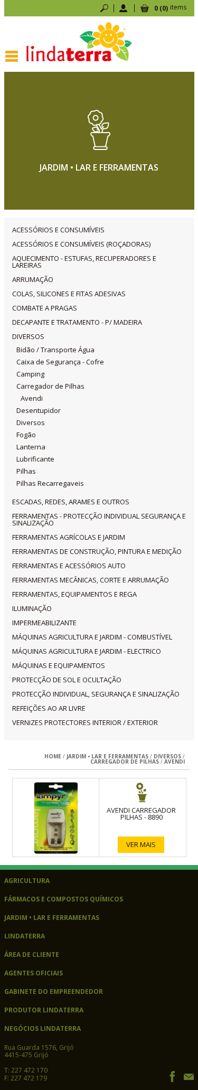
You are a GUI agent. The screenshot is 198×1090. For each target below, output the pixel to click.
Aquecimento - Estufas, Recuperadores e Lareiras (84, 262)
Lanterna (30, 447)
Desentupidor (38, 410)
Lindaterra (24, 936)
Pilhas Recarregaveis (50, 483)
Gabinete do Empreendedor (53, 992)
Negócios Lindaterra (42, 1029)
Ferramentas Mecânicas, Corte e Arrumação (90, 580)
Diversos (28, 336)
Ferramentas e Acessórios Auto (69, 565)
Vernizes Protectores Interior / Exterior (85, 722)
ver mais (141, 844)
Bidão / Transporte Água (55, 349)
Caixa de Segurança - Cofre (60, 362)
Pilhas (26, 471)
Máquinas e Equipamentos (58, 665)
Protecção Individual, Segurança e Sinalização (96, 694)
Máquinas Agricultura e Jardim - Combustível (92, 637)
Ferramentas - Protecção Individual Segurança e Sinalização (99, 520)
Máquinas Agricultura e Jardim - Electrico (86, 651)
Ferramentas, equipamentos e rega (74, 594)
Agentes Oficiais (33, 973)
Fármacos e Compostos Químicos (63, 899)
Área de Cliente (31, 955)
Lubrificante (35, 459)
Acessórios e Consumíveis (58, 229)
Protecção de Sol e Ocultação (66, 679)
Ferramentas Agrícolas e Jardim (68, 537)
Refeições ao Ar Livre (49, 708)
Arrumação (32, 279)
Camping (30, 374)
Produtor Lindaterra (43, 1010)
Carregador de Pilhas (50, 386)
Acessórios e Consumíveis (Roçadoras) (81, 244)
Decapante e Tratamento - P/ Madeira (77, 322)
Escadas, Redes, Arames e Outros (70, 501)
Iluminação (32, 608)
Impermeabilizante (44, 622)
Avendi (32, 398)
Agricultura (27, 881)
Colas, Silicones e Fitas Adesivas (69, 293)
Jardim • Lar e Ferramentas (107, 756)
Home (52, 756)
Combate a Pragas (44, 308)
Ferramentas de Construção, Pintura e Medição (97, 551)
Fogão (26, 434)
